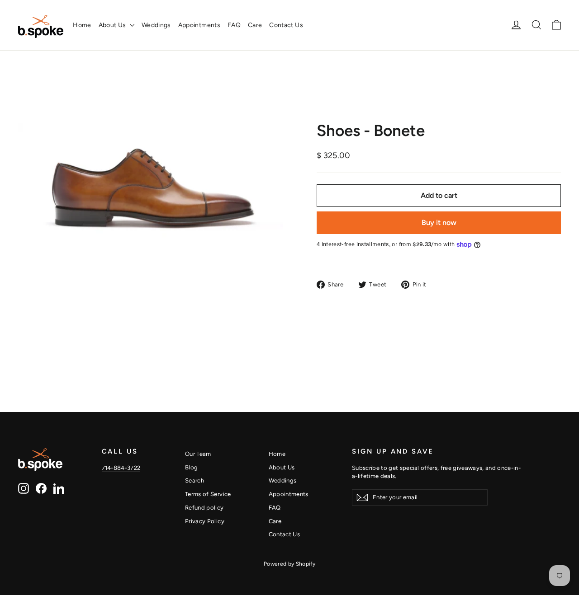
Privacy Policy (204, 521)
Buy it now (439, 222)
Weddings (156, 25)
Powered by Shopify (289, 564)
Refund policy (204, 507)
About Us (113, 25)
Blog (191, 467)
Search (194, 480)
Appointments (199, 25)
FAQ (234, 25)
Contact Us (286, 25)
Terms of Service (208, 494)
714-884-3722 (121, 467)
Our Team (198, 453)
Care (255, 25)
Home (82, 25)
